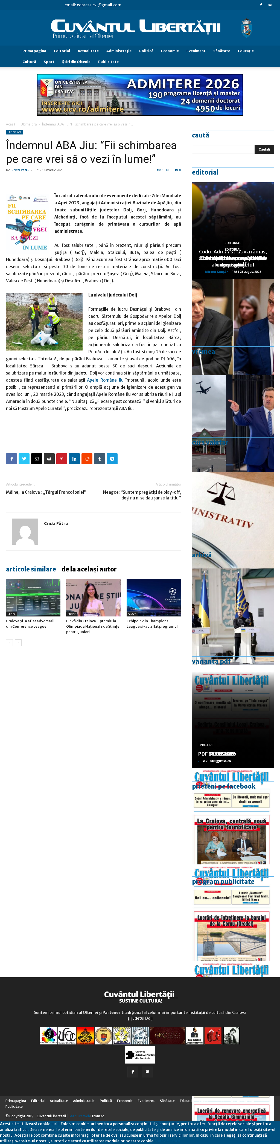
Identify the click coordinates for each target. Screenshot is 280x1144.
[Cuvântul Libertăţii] (140, 28)
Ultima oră (29, 124)
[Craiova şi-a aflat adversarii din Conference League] (33, 597)
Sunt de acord (167, 1141)
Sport (49, 61)
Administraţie (119, 51)
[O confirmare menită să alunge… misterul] (233, 327)
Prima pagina (34, 51)
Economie (170, 51)
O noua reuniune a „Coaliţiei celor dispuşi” (233, 261)
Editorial (62, 51)
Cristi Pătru (20, 170)
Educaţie (246, 51)
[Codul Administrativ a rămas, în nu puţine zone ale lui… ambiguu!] (233, 520)
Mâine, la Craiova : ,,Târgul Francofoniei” (46, 492)
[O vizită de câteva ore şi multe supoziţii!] (233, 423)
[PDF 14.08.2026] (233, 912)
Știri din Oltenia (76, 61)
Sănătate (221, 51)
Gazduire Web (79, 1116)
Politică (146, 51)
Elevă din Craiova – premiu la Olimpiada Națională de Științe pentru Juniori (92, 626)
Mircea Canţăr (216, 271)
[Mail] (270, 5)
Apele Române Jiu (105, 380)
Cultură (29, 61)
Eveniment (196, 51)
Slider (11, 614)
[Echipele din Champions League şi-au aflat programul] (154, 597)
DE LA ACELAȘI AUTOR (89, 569)
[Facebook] (261, 5)
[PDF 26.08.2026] (233, 816)
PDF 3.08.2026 (215, 754)
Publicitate (108, 61)
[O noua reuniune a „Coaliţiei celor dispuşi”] (233, 616)
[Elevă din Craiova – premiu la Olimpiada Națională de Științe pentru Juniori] (93, 597)
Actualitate (88, 51)
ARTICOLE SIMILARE (31, 569)
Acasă (10, 124)
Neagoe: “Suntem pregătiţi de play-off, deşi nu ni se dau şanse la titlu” (142, 495)
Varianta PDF (211, 661)
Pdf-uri (206, 745)
